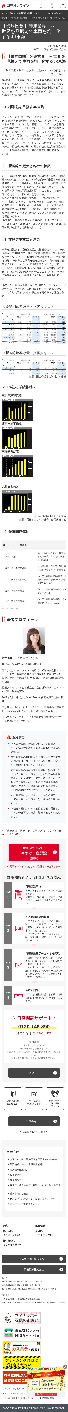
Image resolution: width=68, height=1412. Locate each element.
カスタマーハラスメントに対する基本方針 (32, 1198)
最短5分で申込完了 (34, 853)
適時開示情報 (48, 1398)
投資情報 (13, 13)
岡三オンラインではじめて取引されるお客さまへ (35, 866)
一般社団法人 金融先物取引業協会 (16, 1302)
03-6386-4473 (42, 1033)
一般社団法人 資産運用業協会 (29, 1299)
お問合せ (31, 1121)
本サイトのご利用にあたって (25, 1204)
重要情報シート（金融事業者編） (27, 1164)
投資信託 (40, 1225)
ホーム (4, 13)
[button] (55, 1099)
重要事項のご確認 (19, 1193)
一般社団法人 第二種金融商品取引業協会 (48, 1302)
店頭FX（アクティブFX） (45, 1233)
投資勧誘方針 (17, 1175)
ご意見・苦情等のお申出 (15, 1389)
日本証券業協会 (8, 1299)
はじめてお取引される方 (35, 1131)
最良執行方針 (17, 1180)
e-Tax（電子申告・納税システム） (20, 1398)
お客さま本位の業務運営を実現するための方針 (34, 1159)
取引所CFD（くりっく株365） (13, 1242)
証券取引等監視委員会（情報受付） (20, 1393)
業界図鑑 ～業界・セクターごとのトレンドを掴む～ (40, 13)
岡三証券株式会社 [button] (34, 1269)
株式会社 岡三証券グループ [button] (34, 1258)
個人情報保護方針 (19, 1169)
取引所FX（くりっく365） (12, 1233)
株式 (5, 1225)
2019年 (4, 18)
